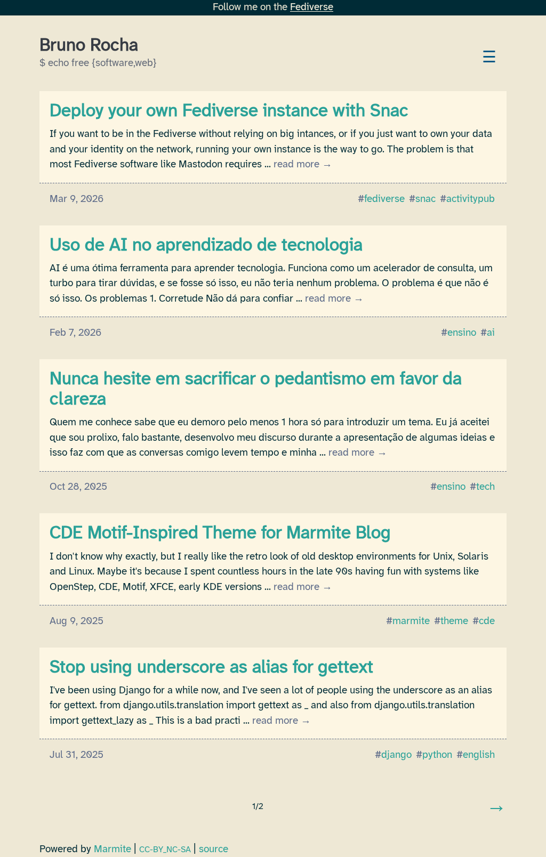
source (213, 849)
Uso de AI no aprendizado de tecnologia (206, 246)
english (479, 755)
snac (425, 199)
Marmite (112, 849)
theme (454, 621)
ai (491, 333)
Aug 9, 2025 (76, 621)
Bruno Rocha (88, 46)
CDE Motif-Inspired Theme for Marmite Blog (220, 533)
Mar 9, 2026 (76, 199)
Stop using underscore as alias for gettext (211, 668)
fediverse (384, 199)
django (396, 755)
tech (485, 487)
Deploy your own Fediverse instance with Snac (229, 111)
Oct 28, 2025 (78, 487)
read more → (303, 164)
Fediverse (311, 7)
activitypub (470, 199)
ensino (461, 333)
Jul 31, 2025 (76, 755)
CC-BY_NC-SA (165, 849)
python (437, 755)
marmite (411, 621)
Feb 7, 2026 (75, 333)
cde (487, 621)
